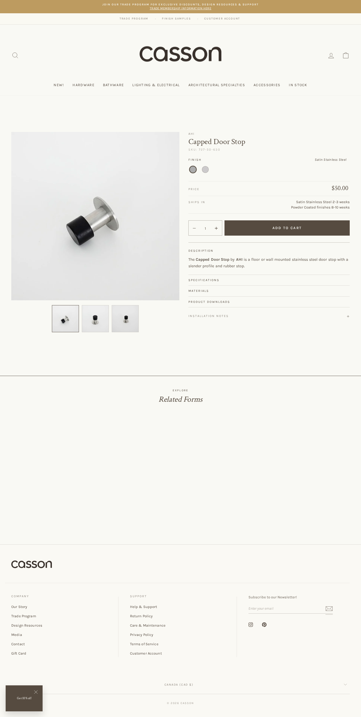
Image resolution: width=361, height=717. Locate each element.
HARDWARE (83, 85)
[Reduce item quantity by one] (194, 228)
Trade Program (23, 616)
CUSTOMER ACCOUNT (222, 18)
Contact (18, 644)
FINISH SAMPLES (176, 18)
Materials (198, 291)
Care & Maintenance (148, 625)
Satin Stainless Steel (193, 169)
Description (200, 251)
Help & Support (143, 607)
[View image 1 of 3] (65, 318)
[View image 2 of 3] (95, 318)
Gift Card (18, 653)
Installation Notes (208, 316)
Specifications (203, 280)
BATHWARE (113, 85)
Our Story (19, 607)
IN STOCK (298, 85)
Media (16, 635)
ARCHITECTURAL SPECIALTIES (216, 85)
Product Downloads (209, 302)
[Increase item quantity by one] (216, 228)
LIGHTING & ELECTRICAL (156, 85)
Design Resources (26, 625)
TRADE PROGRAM (134, 18)
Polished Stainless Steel (205, 169)
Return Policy (141, 616)
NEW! (59, 85)
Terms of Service (144, 644)
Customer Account (146, 653)
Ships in (196, 202)
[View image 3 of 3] (125, 318)
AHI (191, 134)
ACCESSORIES (267, 85)
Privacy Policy (141, 635)
